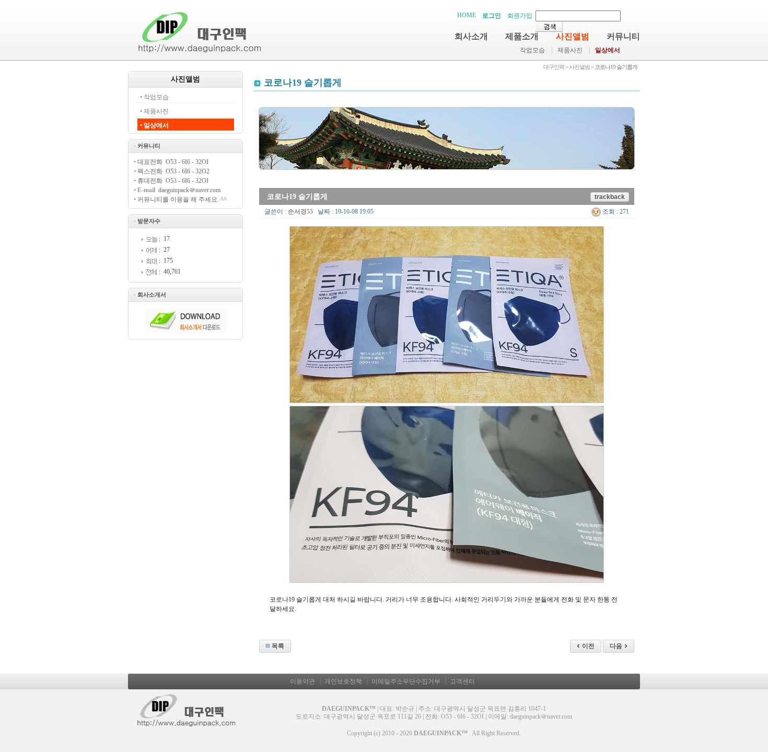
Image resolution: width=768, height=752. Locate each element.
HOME (466, 15)
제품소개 (522, 36)
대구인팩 (553, 67)
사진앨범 (572, 36)
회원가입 (519, 15)
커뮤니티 (623, 36)
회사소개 (471, 36)
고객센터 (462, 681)
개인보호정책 (343, 681)
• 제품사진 (154, 111)
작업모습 (532, 50)
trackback (610, 197)
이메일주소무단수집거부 (405, 681)
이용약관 (302, 681)
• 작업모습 (154, 97)
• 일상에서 (154, 125)
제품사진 (570, 50)
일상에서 (607, 50)
